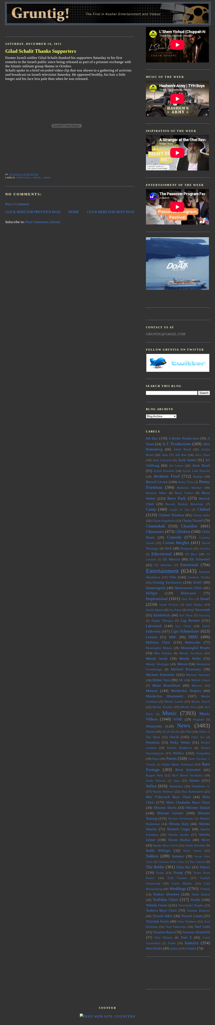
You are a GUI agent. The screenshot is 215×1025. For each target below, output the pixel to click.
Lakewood (153, 626)
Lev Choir (183, 626)
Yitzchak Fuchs (157, 921)
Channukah (155, 526)
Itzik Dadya (194, 604)
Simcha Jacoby (178, 834)
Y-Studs (205, 889)
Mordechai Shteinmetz (165, 696)
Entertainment (162, 571)
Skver (205, 840)
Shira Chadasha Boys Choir (188, 802)
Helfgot (151, 593)
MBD (193, 636)
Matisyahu (193, 642)
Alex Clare (202, 455)
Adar (165, 455)
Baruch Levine (157, 482)
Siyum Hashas (179, 840)
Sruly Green (192, 850)
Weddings (177, 888)
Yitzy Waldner (186, 921)
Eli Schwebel (200, 559)
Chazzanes (155, 531)
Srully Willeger (158, 851)
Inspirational (157, 598)
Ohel (188, 731)
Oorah (174, 737)
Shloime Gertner (170, 813)
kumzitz (192, 942)
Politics (178, 753)
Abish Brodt (182, 449)
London (151, 637)
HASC (197, 582)
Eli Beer (191, 554)
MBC (173, 637)
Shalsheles (176, 786)
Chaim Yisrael (192, 521)
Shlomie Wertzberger (181, 818)
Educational (161, 553)
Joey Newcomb (198, 610)
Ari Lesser (176, 465)
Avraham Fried (166, 476)
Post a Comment (17, 204)
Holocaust (188, 593)
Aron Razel (201, 465)
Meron (182, 664)
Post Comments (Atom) (43, 222)
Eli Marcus (171, 559)
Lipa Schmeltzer (185, 631)
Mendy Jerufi (157, 659)
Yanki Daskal (200, 894)
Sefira (151, 786)
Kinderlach (162, 615)
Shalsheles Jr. (201, 786)
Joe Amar (175, 610)
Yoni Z (186, 937)
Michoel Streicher (198, 675)
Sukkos (152, 856)
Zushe (172, 943)
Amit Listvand (162, 460)
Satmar (194, 781)
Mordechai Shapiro (186, 691)
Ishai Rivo (188, 599)
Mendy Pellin (190, 659)
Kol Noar (186, 615)
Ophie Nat (197, 737)
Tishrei (205, 867)
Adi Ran (181, 455)
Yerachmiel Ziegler (190, 905)
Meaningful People (195, 648)
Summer (178, 856)
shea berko (154, 948)
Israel (37, 177)
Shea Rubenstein (192, 791)
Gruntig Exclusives (167, 582)
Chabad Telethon (171, 515)
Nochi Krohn (171, 731)
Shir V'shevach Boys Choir (168, 797)
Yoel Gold (202, 927)
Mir (181, 680)
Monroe (197, 685)
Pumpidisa (203, 753)
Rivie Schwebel (188, 770)
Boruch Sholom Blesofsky (184, 504)
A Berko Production (184, 438)
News (47, 177)
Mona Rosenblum (166, 685)
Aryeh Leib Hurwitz (196, 471)
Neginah (198, 719)
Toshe (160, 872)
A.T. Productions (176, 443)
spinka (174, 948)
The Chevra (197, 861)
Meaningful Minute (159, 648)
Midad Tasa (161, 680)
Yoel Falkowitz (176, 926)
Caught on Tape (179, 509)
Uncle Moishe (182, 883)
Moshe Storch (200, 701)
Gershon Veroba (199, 577)
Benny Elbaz (185, 482)
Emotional (24, 177)
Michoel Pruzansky (186, 669)
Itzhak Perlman (168, 604)
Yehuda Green (156, 905)
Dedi (168, 548)
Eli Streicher (163, 565)
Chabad (203, 509)
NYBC (178, 719)
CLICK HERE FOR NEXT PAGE (110, 212)
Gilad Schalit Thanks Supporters (40, 51)
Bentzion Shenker (189, 487)
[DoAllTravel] (177, 289)
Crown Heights (176, 542)
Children (182, 531)
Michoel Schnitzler (160, 675)
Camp (151, 509)
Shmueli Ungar (178, 829)
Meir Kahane (163, 653)
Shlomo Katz (179, 824)
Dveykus (205, 548)
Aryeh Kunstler (163, 471)
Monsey (152, 691)
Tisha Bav (183, 867)
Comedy (174, 537)
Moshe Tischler (162, 707)
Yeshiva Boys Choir (161, 910)
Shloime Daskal (198, 808)
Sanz (176, 780)
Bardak (198, 476)
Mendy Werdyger (157, 664)
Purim (171, 758)
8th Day (152, 438)
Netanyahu (154, 726)
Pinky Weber (180, 742)
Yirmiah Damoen (198, 910)
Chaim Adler (201, 515)
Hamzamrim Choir (188, 588)
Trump (178, 873)
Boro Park (176, 498)
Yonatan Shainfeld (196, 932)
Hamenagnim (156, 588)
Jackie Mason (155, 610)
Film (172, 577)
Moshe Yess (188, 707)
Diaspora (186, 548)
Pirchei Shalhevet (179, 748)
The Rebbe (155, 867)
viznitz (191, 948)
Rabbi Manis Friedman (177, 764)
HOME (73, 212)
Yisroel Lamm (191, 916)
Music (169, 713)
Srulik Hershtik (195, 845)
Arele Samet (187, 460)
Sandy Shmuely (156, 780)
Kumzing (204, 615)
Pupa (155, 758)
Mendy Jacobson (191, 653)
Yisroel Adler (162, 916)
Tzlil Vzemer (177, 878)
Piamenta (153, 742)
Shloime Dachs (165, 808)
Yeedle (195, 900)
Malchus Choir (158, 642)
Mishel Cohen (200, 680)
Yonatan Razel (163, 932)
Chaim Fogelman (163, 520)
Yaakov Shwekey (166, 894)
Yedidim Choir (165, 899)
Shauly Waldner (162, 791)
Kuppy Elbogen (162, 620)
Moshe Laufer (173, 701)
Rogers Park (154, 775)
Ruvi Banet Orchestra (187, 775)
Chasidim (189, 526)
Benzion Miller (156, 493)
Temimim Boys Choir (171, 861)
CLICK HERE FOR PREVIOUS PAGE (32, 212)
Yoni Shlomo (163, 937)
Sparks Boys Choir (165, 845)
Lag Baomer (190, 620)
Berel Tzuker (184, 493)
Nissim (150, 731)
